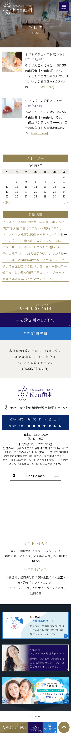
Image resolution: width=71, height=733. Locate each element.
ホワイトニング (43, 582)
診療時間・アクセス (18, 556)
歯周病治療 (27, 577)
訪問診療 (36, 593)
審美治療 (23, 582)
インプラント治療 (18, 588)
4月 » (64, 202)
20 (26, 191)
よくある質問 (41, 556)
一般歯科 (11, 577)
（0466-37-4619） (35, 368)
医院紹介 (26, 551)
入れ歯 (36, 588)
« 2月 (6, 202)
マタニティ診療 (53, 588)
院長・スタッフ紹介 (47, 551)
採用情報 (59, 556)
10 (64, 181)
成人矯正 (57, 577)
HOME (13, 551)
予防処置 (43, 577)
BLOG (36, 561)
